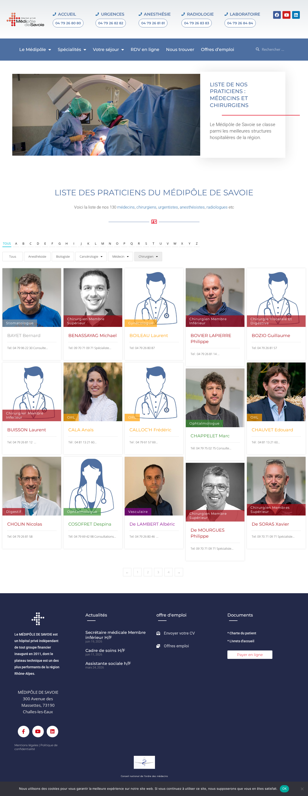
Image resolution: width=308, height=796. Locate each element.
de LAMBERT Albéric (152, 524)
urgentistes (168, 207)
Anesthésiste (37, 256)
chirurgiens (146, 207)
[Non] (302, 788)
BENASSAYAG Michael (92, 335)
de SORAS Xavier (270, 524)
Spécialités (69, 49)
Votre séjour (106, 49)
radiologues (217, 207)
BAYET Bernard (23, 335)
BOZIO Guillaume (271, 335)
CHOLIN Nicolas (24, 524)
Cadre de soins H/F (105, 650)
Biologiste (63, 256)
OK (284, 788)
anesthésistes (192, 207)
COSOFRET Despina (89, 524)
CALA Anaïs (81, 430)
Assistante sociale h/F (108, 663)
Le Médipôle (32, 49)
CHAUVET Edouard (272, 430)
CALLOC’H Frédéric (150, 430)
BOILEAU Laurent (148, 335)
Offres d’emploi (217, 49)
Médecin (118, 256)
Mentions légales (26, 745)
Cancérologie (89, 256)
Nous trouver (180, 49)
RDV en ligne (145, 49)
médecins (126, 207)
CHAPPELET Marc (210, 436)
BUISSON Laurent (26, 430)
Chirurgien (146, 256)
